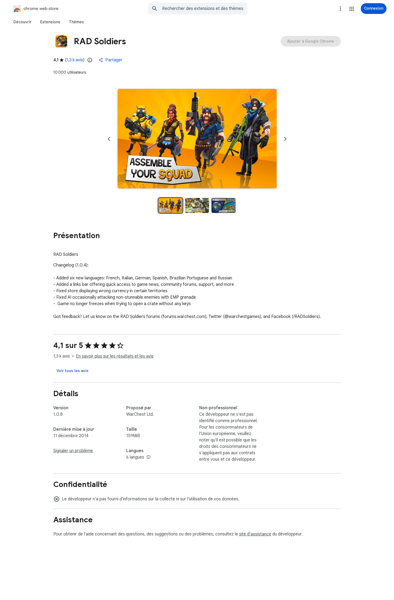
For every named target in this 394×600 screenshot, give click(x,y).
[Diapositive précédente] (109, 139)
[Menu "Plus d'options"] (340, 8)
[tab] (22, 22)
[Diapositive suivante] (285, 139)
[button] (351, 8)
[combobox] (204, 8)
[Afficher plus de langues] (148, 457)
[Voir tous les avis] (72, 370)
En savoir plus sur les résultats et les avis (115, 356)
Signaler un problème (73, 450)
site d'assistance (255, 534)
